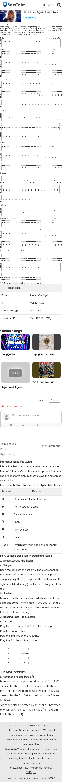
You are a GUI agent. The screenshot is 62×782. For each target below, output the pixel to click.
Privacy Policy (39, 778)
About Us (12, 778)
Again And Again (11, 387)
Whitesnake (29, 17)
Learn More (33, 744)
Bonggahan (8, 354)
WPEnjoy (31, 772)
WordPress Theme (39, 767)
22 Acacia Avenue (43, 382)
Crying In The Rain (43, 354)
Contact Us (24, 778)
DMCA (51, 778)
